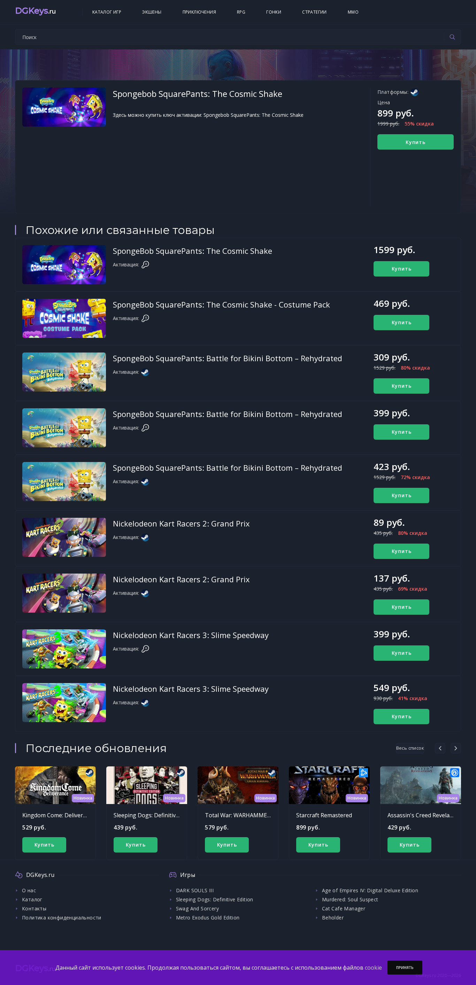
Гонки (273, 12)
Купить (415, 142)
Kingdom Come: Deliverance (58, 815)
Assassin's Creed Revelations (425, 815)
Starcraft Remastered (324, 815)
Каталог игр (106, 12)
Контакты (34, 908)
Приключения (199, 12)
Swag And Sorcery (197, 908)
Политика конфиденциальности (61, 917)
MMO (353, 12)
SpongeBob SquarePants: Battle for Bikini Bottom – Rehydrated (227, 358)
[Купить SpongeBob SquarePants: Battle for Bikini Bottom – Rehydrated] (64, 372)
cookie (373, 967)
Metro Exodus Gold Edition (208, 917)
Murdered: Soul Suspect (350, 899)
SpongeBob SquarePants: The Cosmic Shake (192, 250)
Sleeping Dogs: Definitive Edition (156, 815)
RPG (241, 12)
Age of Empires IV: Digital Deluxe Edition (370, 890)
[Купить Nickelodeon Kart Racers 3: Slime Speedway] (64, 648)
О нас (29, 890)
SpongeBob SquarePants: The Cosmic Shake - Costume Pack (221, 304)
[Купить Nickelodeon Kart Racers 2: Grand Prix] (64, 537)
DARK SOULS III (195, 890)
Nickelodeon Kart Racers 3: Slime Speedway (191, 635)
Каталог (32, 899)
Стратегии (314, 12)
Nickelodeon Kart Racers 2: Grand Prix (181, 523)
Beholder (333, 917)
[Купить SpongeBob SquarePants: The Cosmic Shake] (64, 264)
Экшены (151, 12)
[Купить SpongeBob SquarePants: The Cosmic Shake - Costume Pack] (64, 318)
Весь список (410, 748)
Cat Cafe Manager (343, 908)
